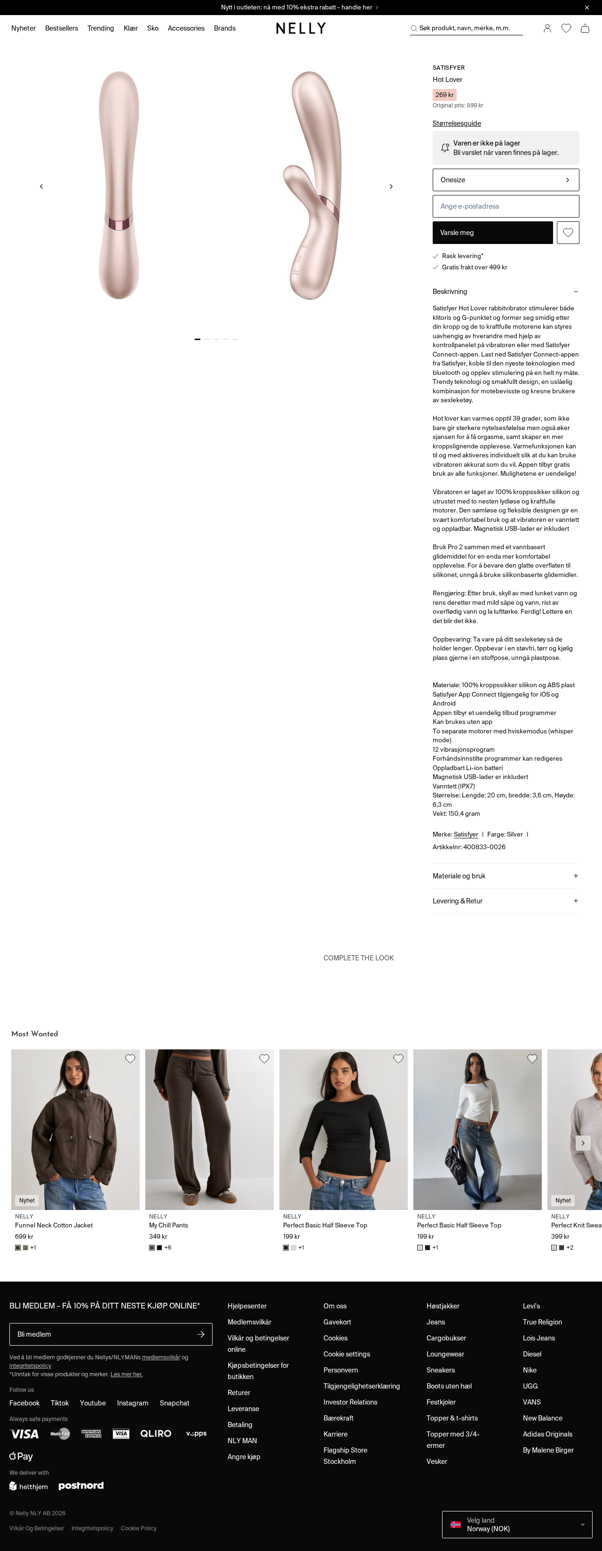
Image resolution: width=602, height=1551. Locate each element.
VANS (532, 1402)
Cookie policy (139, 1528)
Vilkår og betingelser (36, 1528)
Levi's (531, 1306)
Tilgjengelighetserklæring (362, 1386)
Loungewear (445, 1354)
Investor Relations (350, 1402)
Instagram (133, 1403)
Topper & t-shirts (452, 1418)
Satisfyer (449, 67)
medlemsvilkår (161, 1357)
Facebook (24, 1403)
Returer (239, 1393)
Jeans (436, 1322)
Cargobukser (446, 1338)
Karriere (336, 1434)
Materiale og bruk (459, 876)
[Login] (547, 28)
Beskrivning (450, 291)
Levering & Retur (458, 901)
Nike (530, 1370)
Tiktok (60, 1403)
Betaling (240, 1425)
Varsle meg (457, 232)
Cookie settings (347, 1354)
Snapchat (175, 1403)
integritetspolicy (30, 1365)
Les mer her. (127, 1374)
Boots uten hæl (449, 1386)
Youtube (93, 1403)
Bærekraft (339, 1418)
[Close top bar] (586, 7)
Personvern (341, 1370)
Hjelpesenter (247, 1306)
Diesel (532, 1354)
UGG (530, 1386)
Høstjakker (443, 1306)
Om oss (335, 1306)
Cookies (336, 1338)
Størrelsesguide (457, 123)
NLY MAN (242, 1441)
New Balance (542, 1418)
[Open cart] (585, 28)
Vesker (437, 1461)
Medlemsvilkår (249, 1322)
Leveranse (243, 1409)
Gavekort (337, 1322)
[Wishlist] (566, 28)
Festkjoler (441, 1402)
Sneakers (441, 1370)
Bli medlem (34, 1334)
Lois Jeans (539, 1338)
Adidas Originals (547, 1434)
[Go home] (301, 28)
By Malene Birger (548, 1450)
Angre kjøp (244, 1457)
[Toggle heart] (568, 232)
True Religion (542, 1322)
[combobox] (506, 180)
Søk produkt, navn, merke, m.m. (465, 28)
